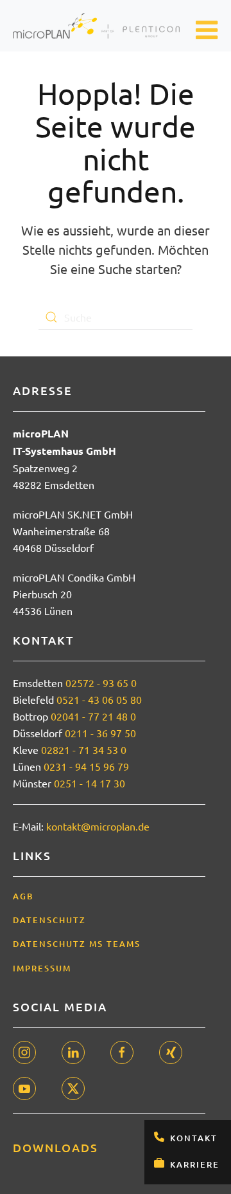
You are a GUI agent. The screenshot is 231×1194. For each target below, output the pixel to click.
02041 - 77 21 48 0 (93, 716)
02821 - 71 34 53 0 (83, 749)
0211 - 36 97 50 (100, 732)
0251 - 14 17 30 (89, 782)
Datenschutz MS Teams (77, 944)
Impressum (42, 968)
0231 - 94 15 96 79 (86, 766)
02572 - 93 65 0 (101, 682)
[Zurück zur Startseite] (96, 25)
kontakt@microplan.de (98, 826)
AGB (23, 896)
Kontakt (194, 1138)
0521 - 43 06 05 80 (99, 699)
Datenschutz (49, 920)
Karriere (194, 1164)
